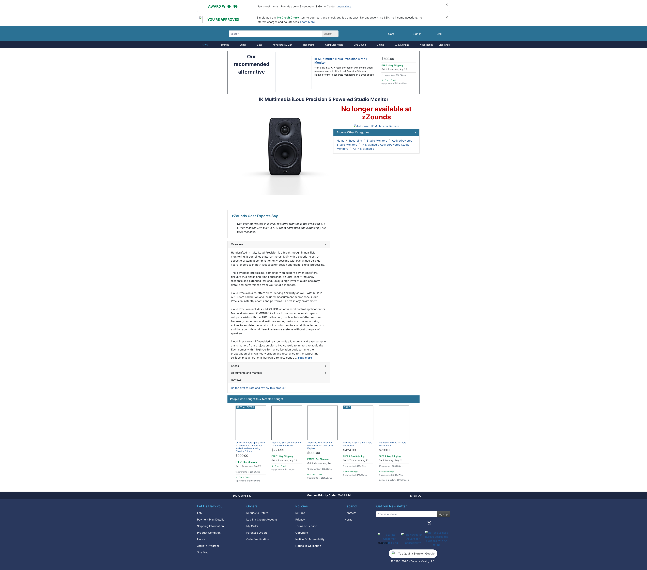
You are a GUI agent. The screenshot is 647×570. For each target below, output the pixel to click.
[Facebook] (396, 524)
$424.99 (349, 450)
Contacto (351, 513)
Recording (309, 44)
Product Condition (209, 532)
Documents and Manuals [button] (278, 372)
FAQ (199, 513)
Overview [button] (278, 244)
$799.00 (385, 450)
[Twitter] (429, 524)
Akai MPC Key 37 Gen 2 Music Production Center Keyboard (320, 445)
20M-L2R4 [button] (329, 495)
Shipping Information (210, 526)
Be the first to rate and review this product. (258, 388)
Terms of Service (306, 526)
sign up (443, 514)
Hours (201, 539)
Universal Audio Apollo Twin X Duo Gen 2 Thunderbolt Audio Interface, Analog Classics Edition (250, 446)
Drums (380, 44)
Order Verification (257, 539)
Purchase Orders (256, 532)
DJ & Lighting (401, 44)
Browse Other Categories (376, 132)
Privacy (300, 519)
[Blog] (380, 524)
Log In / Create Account (261, 519)
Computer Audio (334, 44)
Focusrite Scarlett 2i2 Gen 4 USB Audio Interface (286, 444)
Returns (300, 513)
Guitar (243, 44)
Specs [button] (278, 365)
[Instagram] (412, 524)
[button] (285, 156)
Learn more (344, 6)
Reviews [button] (278, 379)
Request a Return (257, 513)
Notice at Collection (308, 545)
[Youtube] (446, 524)
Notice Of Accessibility (310, 539)
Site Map (202, 552)
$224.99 (277, 450)
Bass (259, 44)
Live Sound (360, 44)
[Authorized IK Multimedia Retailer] (376, 125)
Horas (348, 519)
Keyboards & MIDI (282, 44)
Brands (225, 44)
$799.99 (387, 59)
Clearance (444, 44)
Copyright (301, 532)
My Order (252, 526)
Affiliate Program (208, 545)
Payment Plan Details (210, 519)
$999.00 (242, 456)
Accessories (426, 44)
